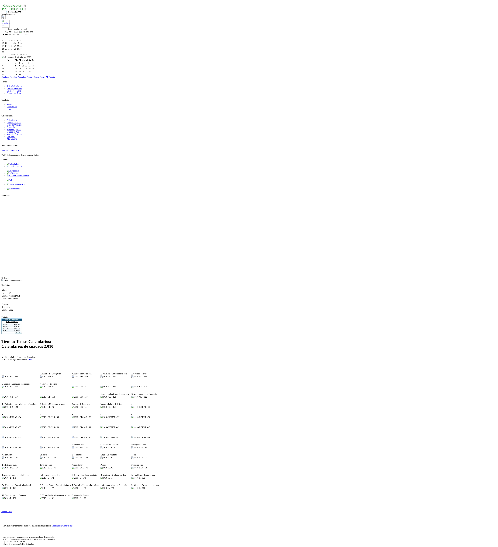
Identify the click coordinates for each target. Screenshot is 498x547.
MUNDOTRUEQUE (10, 150)
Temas (9, 109)
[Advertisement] (9, 236)
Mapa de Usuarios (14, 125)
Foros (36, 77)
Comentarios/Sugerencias (62, 526)
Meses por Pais (13, 132)
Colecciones (12, 120)
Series (9, 104)
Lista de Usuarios (14, 122)
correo (30, 359)
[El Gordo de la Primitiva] (18, 175)
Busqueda (11, 127)
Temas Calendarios (14, 88)
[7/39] (9, 180)
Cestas (42, 77)
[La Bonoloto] (13, 173)
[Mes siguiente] (26, 32)
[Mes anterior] (8, 57)
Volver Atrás (6, 512)
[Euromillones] (13, 189)
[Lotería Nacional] (14, 166)
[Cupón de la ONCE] (16, 184)
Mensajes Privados (14, 134)
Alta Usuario (12, 139)
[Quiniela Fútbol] (14, 164)
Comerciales (12, 107)
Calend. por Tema (14, 93)
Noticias (13, 77)
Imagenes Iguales (14, 129)
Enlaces (30, 77)
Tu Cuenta (11, 136)
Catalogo (5, 77)
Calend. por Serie (14, 91)
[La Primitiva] (13, 171)
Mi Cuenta (50, 77)
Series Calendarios (14, 86)
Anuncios (22, 77)
